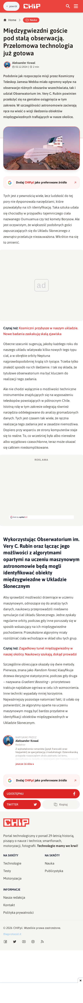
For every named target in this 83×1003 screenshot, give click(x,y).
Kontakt (9, 905)
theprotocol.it (12, 934)
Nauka (33, 20)
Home (12, 20)
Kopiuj (63, 804)
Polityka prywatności (18, 912)
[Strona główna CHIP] (32, 6)
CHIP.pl (18, 928)
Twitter (12, 804)
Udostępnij (15, 793)
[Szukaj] (68, 6)
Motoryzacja (12, 878)
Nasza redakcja (14, 897)
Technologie (12, 863)
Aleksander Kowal (23, 62)
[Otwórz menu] (76, 6)
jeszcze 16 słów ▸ (24, 763)
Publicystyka (54, 871)
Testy (7, 871)
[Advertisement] (41, 488)
